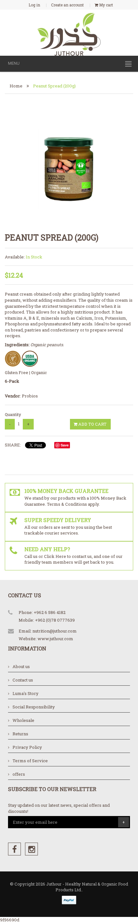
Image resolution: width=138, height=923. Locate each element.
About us (21, 666)
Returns (20, 734)
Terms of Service (30, 761)
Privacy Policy (27, 747)
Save (65, 445)
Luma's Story (26, 693)
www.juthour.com (55, 638)
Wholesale (23, 720)
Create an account (67, 4)
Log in (34, 4)
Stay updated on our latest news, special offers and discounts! (59, 808)
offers (19, 774)
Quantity (13, 414)
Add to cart (92, 424)
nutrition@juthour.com (54, 631)
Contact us (23, 680)
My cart (105, 4)
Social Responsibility (34, 707)
